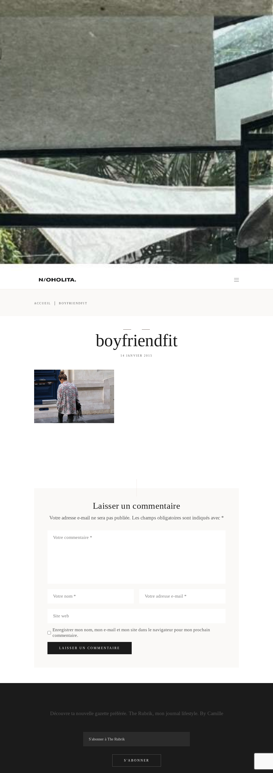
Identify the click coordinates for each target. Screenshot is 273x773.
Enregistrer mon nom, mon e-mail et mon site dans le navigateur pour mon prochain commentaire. (131, 632)
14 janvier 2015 (137, 355)
